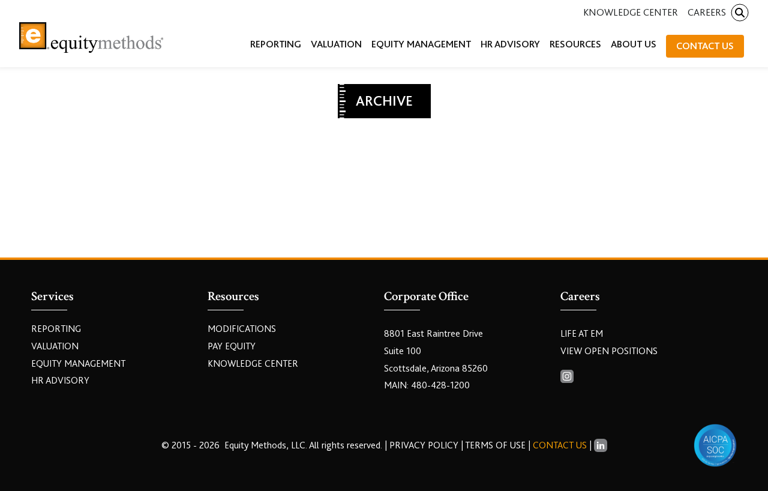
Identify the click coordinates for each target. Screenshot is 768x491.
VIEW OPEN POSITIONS (609, 351)
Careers (707, 12)
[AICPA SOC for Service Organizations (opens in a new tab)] (715, 445)
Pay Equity (232, 346)
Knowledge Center (630, 12)
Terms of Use (495, 445)
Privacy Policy (425, 445)
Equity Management (78, 363)
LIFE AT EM (581, 333)
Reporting (56, 329)
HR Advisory (60, 380)
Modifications (242, 329)
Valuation (55, 346)
